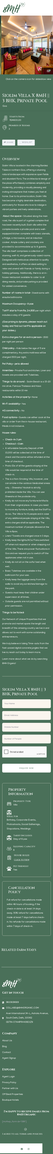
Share (10, 142)
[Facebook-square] (21, 1149)
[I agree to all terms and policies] (25, 1129)
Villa (15, 805)
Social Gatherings (30, 824)
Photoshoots (13, 824)
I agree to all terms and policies (22, 1133)
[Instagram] (28, 1149)
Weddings (25, 829)
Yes (15, 870)
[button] (49, 43)
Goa (5, 106)
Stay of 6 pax (20, 839)
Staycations (13, 829)
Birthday (11, 820)
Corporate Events (25, 820)
